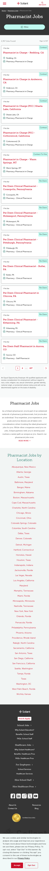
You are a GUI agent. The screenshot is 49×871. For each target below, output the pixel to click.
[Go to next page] (46, 368)
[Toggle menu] (4, 4)
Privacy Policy (24, 858)
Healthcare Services (24, 774)
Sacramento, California (23, 648)
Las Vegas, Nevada (23, 575)
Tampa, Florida (23, 673)
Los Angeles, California (23, 580)
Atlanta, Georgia (23, 472)
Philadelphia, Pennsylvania (24, 627)
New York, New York (23, 611)
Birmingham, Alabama (24, 492)
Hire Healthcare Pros (23, 786)
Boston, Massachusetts (23, 497)
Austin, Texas (24, 477)
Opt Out (31, 865)
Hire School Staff (23, 780)
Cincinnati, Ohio (23, 518)
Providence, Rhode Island (23, 638)
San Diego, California (23, 658)
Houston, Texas (24, 560)
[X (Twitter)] (30, 796)
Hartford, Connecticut (24, 550)
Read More (24, 441)
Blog (36, 808)
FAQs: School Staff (24, 739)
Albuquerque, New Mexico (24, 467)
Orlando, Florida (23, 616)
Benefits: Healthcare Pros (24, 754)
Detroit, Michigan (24, 544)
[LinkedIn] (18, 796)
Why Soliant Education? (24, 730)
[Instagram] (24, 796)
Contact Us (12, 808)
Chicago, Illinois (23, 513)
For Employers (23, 764)
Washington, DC (23, 684)
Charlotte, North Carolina (23, 508)
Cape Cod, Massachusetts (24, 502)
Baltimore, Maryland (24, 482)
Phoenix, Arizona (23, 633)
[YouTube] (35, 796)
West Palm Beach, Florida (23, 689)
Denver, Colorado (24, 538)
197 (30, 368)
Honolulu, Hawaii (23, 555)
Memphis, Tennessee (23, 590)
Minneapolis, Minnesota (24, 601)
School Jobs (23, 725)
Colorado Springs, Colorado (23, 523)
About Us (12, 805)
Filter (26, 27)
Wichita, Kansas (24, 694)
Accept (17, 865)
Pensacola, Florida (23, 622)
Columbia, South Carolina (23, 528)
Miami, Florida (23, 596)
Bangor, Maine (23, 487)
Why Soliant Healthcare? (25, 750)
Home (4, 10)
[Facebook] (12, 796)
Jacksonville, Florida (24, 570)
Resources (36, 805)
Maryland (23, 585)
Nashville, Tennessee (23, 606)
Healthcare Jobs (23, 745)
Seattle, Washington (24, 668)
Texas (23, 679)
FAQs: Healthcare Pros (24, 758)
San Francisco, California (23, 663)
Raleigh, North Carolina (23, 643)
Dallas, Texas (23, 533)
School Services (24, 769)
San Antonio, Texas (23, 653)
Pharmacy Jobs (13, 10)
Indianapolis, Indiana (23, 565)
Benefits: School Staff (24, 734)
